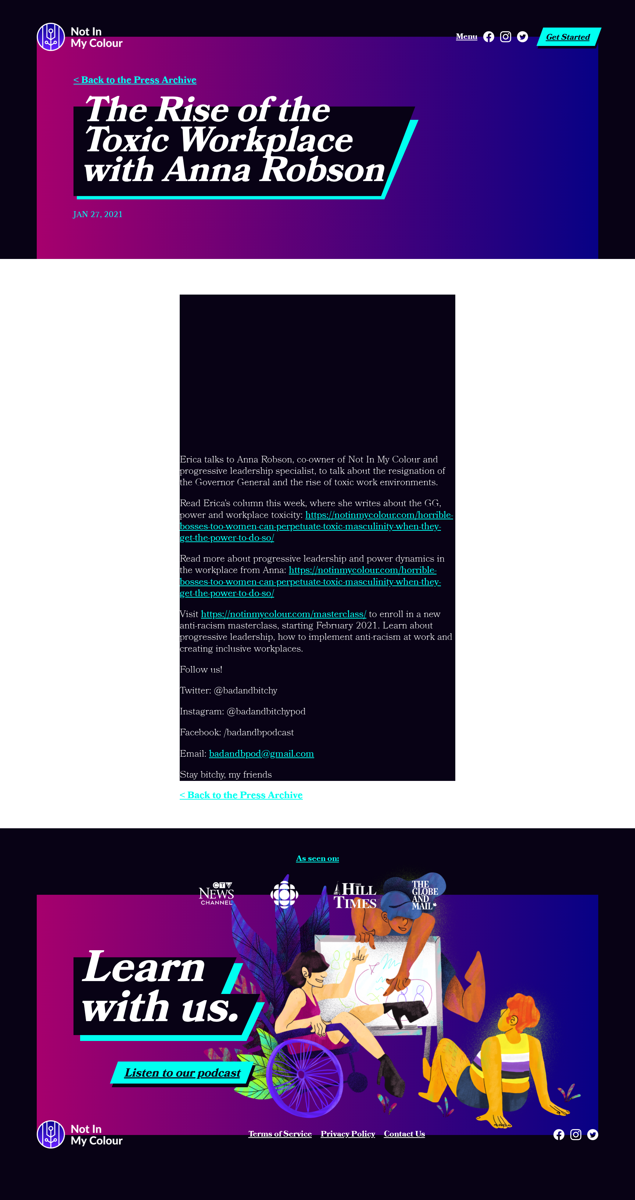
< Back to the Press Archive (135, 80)
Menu (466, 37)
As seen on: (317, 859)
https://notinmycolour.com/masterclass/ (283, 614)
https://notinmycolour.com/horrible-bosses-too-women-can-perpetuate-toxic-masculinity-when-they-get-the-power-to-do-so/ (316, 527)
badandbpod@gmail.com (261, 754)
